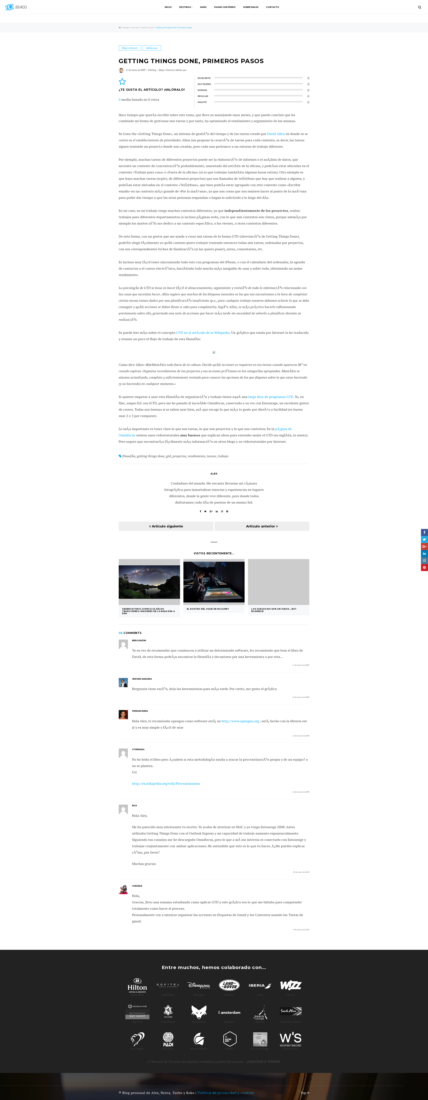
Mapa (203, 7)
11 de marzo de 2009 (136, 70)
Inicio (168, 7)
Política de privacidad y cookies (225, 1093)
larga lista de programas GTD (270, 396)
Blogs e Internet (131, 27)
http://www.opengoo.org (240, 721)
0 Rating (152, 70)
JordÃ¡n (137, 886)
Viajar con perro (225, 7)
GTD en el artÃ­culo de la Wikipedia (203, 332)
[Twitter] (424, 539)
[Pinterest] (424, 567)
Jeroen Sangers (142, 679)
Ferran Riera (140, 711)
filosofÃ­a (128, 456)
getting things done (150, 456)
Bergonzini (139, 640)
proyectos (179, 456)
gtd (168, 456)
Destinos (185, 7)
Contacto (272, 7)
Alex (214, 473)
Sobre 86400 (250, 7)
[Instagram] (424, 560)
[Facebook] (424, 532)
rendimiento (196, 456)
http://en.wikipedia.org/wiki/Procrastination (166, 783)
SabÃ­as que (147, 27)
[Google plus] (424, 546)
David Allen (276, 133)
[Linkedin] (424, 553)
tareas (211, 456)
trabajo (223, 456)
